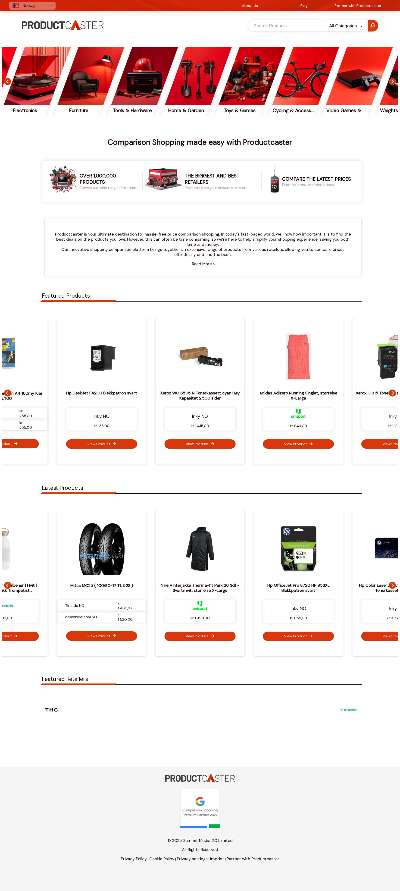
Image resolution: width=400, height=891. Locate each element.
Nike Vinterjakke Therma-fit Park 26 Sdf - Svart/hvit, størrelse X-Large (125, 588)
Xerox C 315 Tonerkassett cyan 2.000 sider (299, 393)
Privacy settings (192, 858)
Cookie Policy (161, 858)
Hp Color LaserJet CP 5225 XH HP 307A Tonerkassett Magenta (322, 588)
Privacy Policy (134, 858)
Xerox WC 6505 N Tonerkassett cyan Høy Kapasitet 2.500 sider (102, 395)
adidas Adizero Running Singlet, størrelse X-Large (201, 395)
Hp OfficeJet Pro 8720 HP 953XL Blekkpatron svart (223, 588)
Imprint (217, 858)
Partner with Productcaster (253, 858)
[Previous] (7, 81)
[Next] (392, 81)
